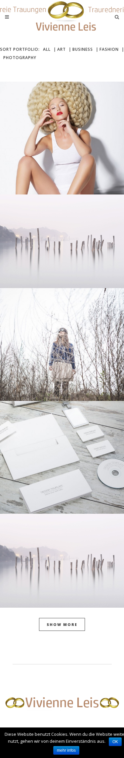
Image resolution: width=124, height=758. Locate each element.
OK (115, 741)
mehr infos (66, 750)
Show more (62, 624)
